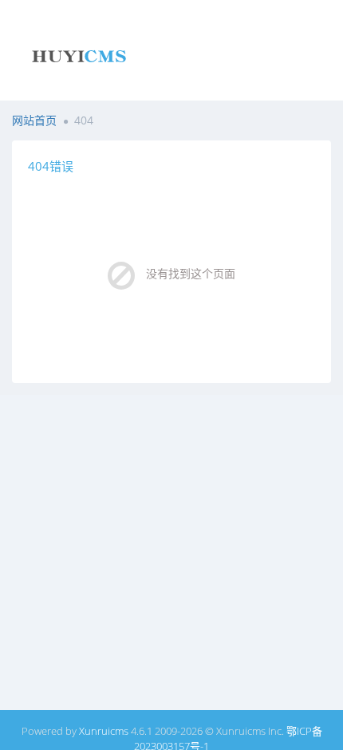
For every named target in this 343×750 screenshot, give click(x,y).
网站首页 (34, 120)
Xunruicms (103, 731)
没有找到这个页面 (190, 273)
